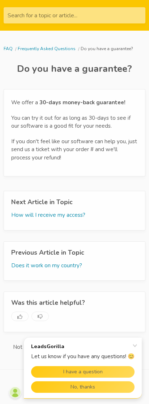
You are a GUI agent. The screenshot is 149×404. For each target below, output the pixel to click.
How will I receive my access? (48, 215)
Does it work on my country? (46, 265)
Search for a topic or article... (42, 15)
